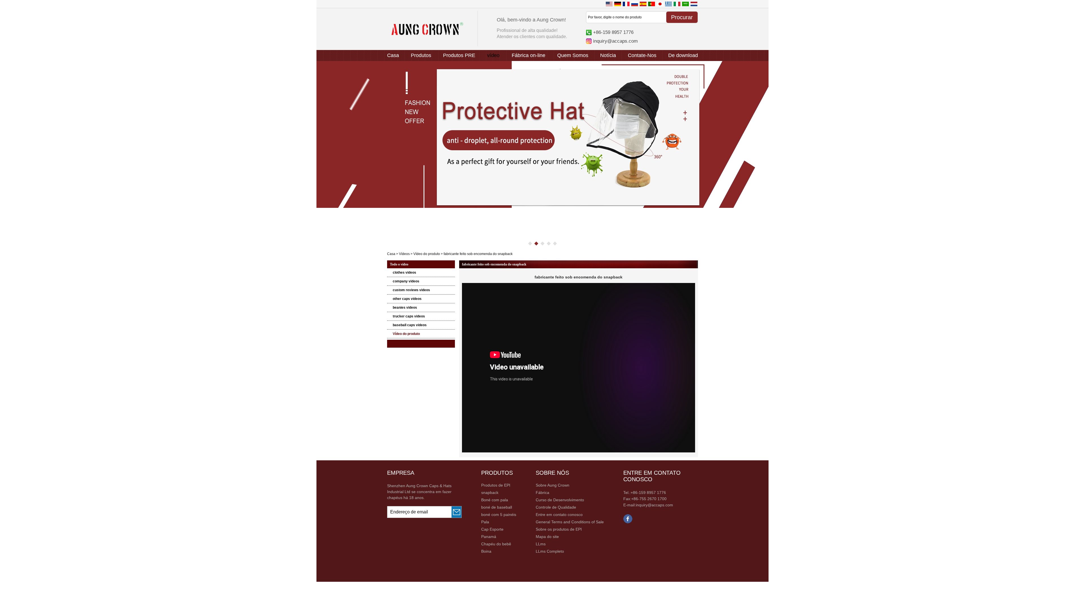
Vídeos (404, 254)
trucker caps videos (409, 316)
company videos (406, 281)
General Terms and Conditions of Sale (570, 522)
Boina (486, 551)
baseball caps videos (410, 325)
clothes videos (404, 272)
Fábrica (542, 492)
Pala (485, 522)
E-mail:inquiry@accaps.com (648, 505)
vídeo (493, 55)
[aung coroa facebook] (627, 522)
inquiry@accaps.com (615, 40)
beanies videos (405, 308)
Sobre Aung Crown (552, 485)
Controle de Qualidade (556, 507)
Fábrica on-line (528, 55)
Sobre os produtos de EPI (559, 529)
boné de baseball (496, 507)
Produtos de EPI (495, 485)
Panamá (488, 536)
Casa (393, 55)
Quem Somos (572, 55)
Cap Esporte (492, 529)
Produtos (421, 55)
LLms (541, 544)
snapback (489, 492)
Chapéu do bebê (496, 544)
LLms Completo (550, 551)
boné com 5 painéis (498, 514)
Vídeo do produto (426, 254)
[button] (530, 243)
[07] (542, 134)
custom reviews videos (411, 290)
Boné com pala (494, 500)
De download (683, 55)
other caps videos (407, 299)
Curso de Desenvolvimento (560, 500)
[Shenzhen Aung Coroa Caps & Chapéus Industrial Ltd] (427, 34)
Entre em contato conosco (559, 514)
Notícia (608, 55)
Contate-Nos (642, 55)
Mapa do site (547, 536)
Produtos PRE (459, 55)
